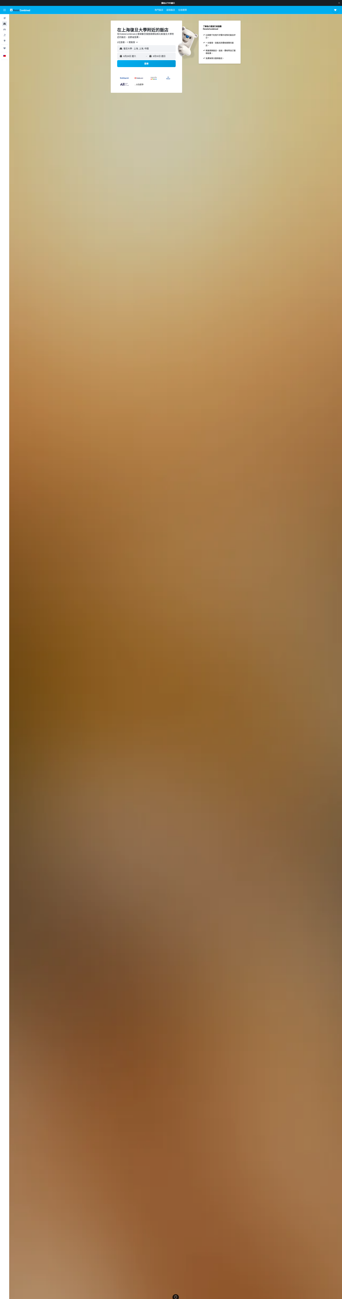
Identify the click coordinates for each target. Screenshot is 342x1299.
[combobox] (127, 42)
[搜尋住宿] (4, 23)
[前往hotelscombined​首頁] (20, 10)
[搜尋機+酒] (4, 35)
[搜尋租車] (4, 29)
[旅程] (4, 48)
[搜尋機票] (4, 18)
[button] (339, 3)
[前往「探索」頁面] (4, 40)
